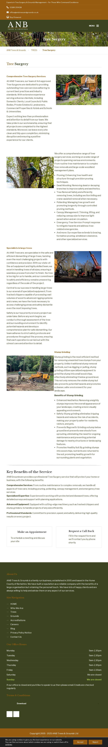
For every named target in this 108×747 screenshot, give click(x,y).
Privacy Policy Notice (21, 632)
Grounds (14, 616)
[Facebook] (10, 714)
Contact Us (16, 637)
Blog (12, 628)
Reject (95, 742)
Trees (13, 612)
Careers (14, 624)
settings (8, 744)
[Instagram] (16, 714)
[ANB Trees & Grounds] (18, 25)
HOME (13, 604)
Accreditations (17, 620)
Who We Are (16, 608)
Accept (80, 742)
